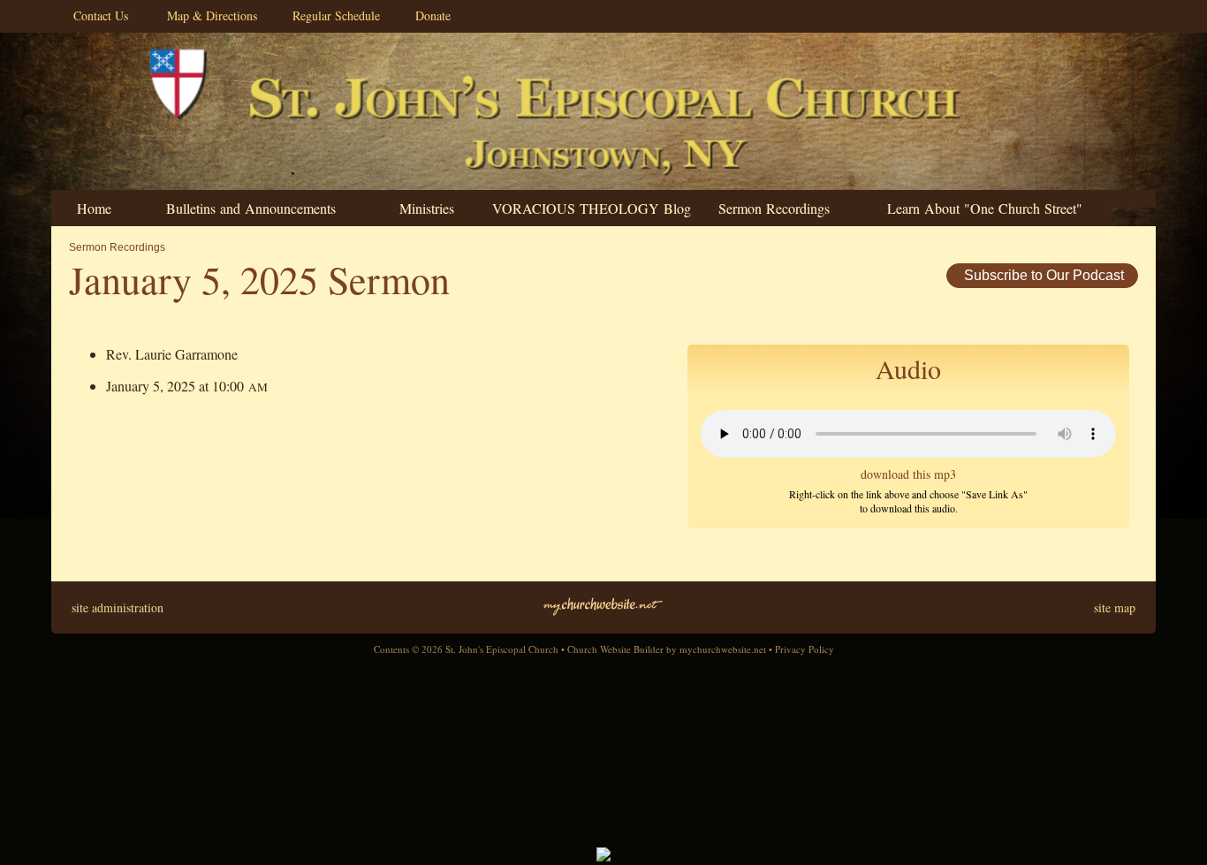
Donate (428, 15)
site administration (117, 607)
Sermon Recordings (117, 247)
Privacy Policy (804, 649)
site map (1114, 607)
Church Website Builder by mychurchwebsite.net (666, 649)
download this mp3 (908, 474)
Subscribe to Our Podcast (1042, 275)
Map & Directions (207, 15)
